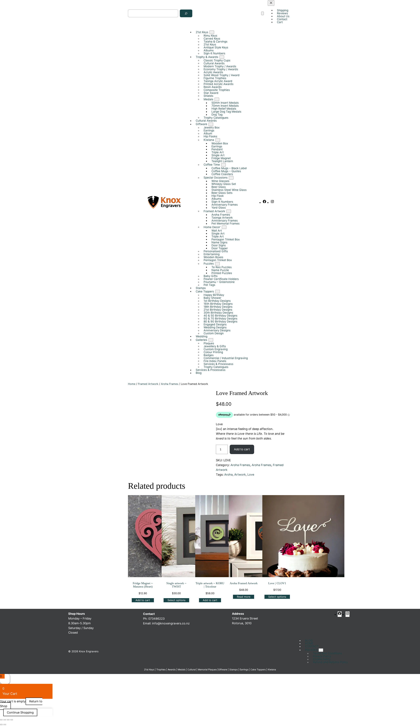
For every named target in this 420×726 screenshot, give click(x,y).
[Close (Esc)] (11, 719)
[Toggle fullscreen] (4, 719)
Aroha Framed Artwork (244, 583)
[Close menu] (271, 3)
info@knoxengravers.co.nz (171, 623)
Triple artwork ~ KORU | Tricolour (210, 585)
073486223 (156, 618)
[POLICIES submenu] (321, 650)
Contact (149, 614)
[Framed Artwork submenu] (228, 211)
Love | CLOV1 (277, 583)
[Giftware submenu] (211, 124)
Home (131, 383)
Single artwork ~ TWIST (176, 585)
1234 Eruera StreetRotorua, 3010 (245, 618)
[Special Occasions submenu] (231, 178)
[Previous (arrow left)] (1, 724)
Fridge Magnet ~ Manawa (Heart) (143, 585)
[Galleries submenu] (211, 340)
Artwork (240, 474)
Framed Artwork (148, 383)
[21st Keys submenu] (212, 32)
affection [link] (266, 429)
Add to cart (242, 449)
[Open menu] (262, 13)
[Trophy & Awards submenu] (222, 57)
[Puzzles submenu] (217, 264)
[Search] (186, 13)
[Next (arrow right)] (4, 724)
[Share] (8, 719)
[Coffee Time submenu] (223, 165)
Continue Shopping (20, 712)
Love (250, 474)
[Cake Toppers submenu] (217, 291)
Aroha (228, 474)
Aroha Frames (169, 383)
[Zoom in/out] (1, 719)
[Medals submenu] (217, 99)
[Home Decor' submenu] (224, 227)
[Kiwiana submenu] (217, 140)
